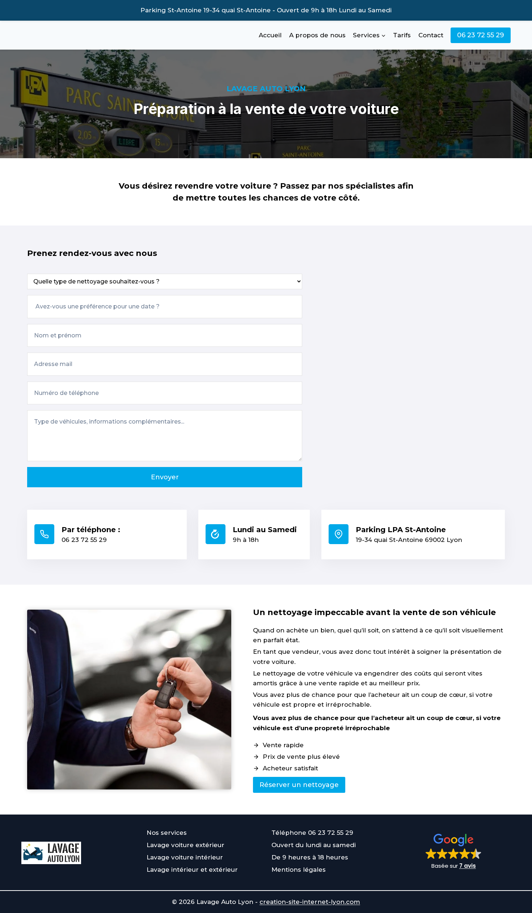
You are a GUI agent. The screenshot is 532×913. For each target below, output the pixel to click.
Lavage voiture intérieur (185, 857)
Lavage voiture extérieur (185, 845)
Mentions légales (298, 869)
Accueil (270, 35)
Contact (430, 35)
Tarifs (402, 35)
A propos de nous (317, 35)
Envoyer (165, 477)
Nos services (167, 832)
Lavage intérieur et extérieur (192, 869)
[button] (453, 853)
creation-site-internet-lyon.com (309, 901)
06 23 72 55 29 (480, 35)
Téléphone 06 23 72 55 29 (312, 832)
